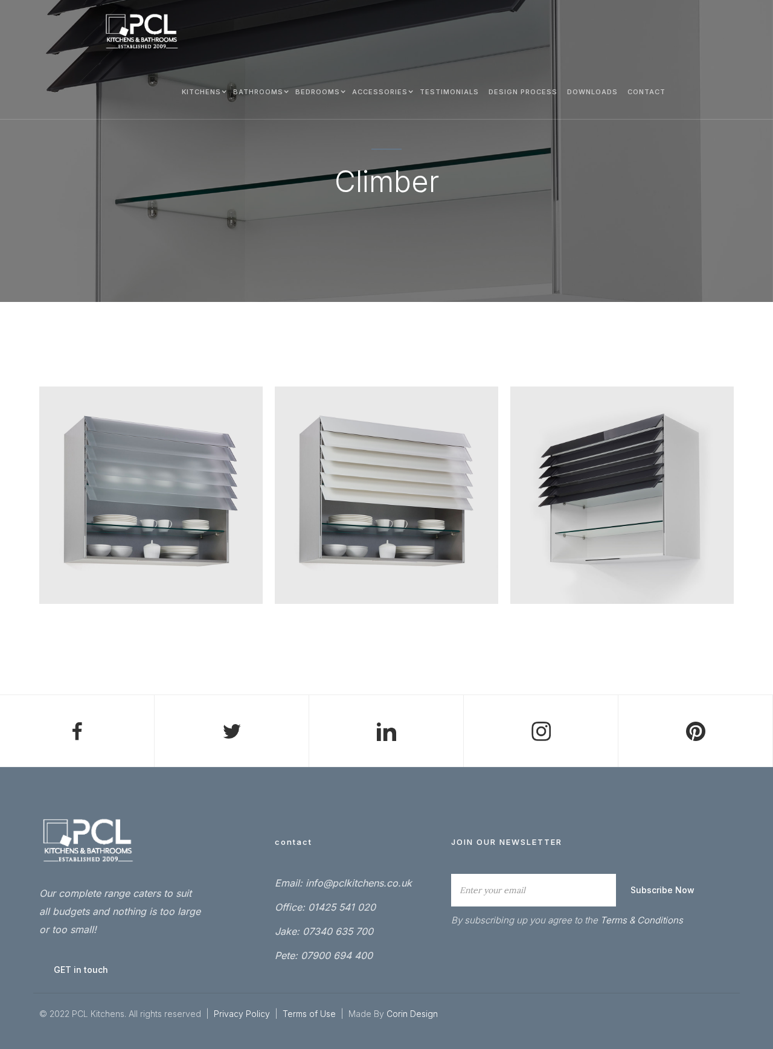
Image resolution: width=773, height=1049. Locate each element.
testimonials (449, 92)
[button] (202, 91)
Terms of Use (310, 1014)
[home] (142, 31)
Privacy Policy (242, 1014)
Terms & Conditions (641, 920)
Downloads (592, 92)
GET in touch (81, 969)
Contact (646, 92)
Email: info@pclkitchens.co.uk (343, 883)
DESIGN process (523, 92)
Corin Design (412, 1014)
